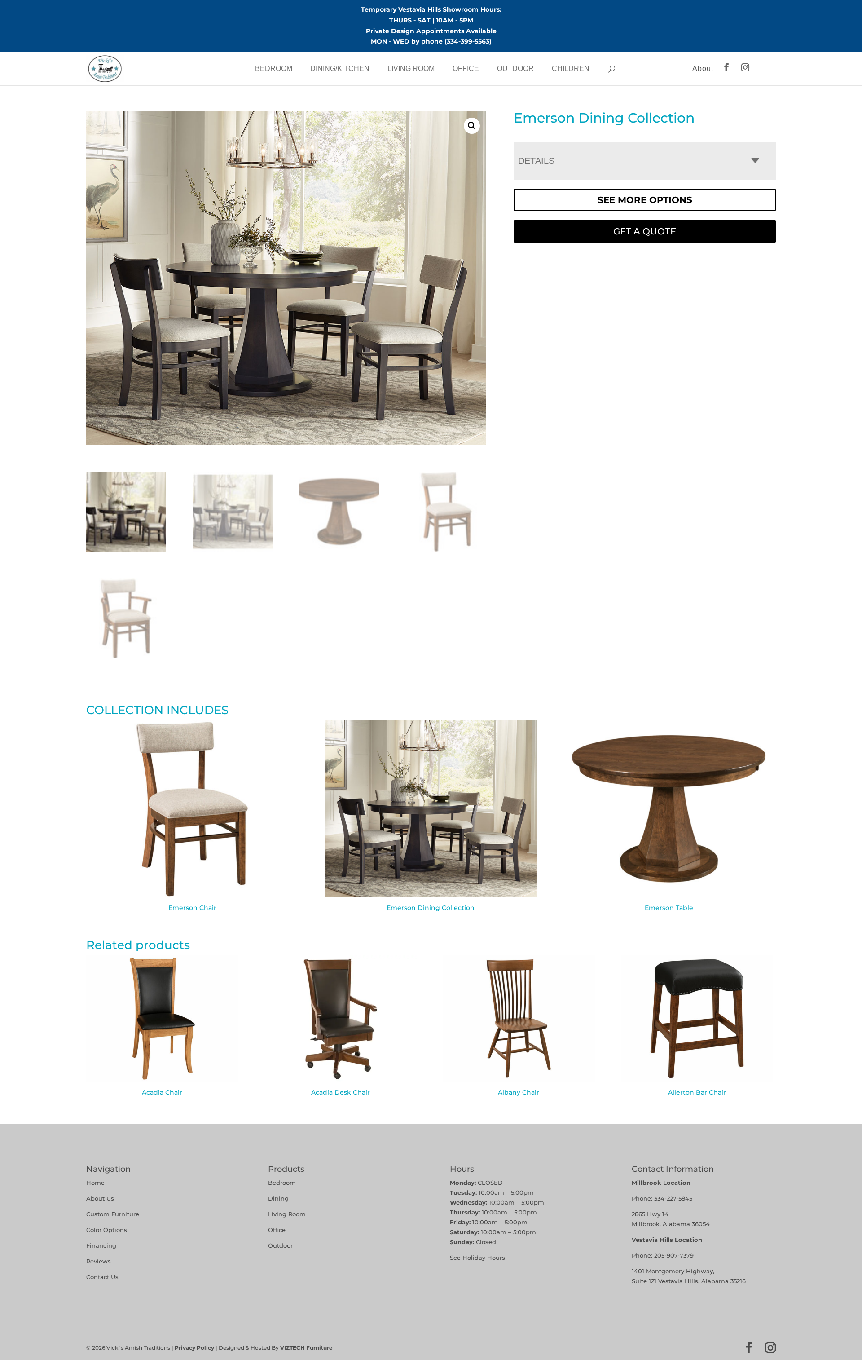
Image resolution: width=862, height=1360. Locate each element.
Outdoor (515, 68)
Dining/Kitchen (339, 68)
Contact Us (102, 1277)
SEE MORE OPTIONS (645, 199)
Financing (101, 1245)
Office (466, 68)
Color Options (106, 1229)
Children (570, 68)
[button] (472, 126)
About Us (100, 1198)
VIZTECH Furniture (306, 1347)
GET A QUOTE (644, 231)
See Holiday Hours (477, 1257)
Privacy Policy (194, 1347)
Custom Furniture (112, 1214)
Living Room (411, 68)
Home (95, 1182)
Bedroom (273, 68)
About (702, 68)
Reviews (98, 1261)
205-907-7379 (674, 1255)
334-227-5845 (673, 1198)
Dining (279, 1198)
